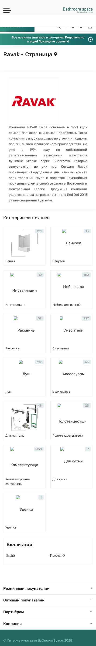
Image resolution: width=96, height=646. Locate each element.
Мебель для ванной (66, 304)
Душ (8, 392)
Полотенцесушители (67, 435)
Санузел (58, 261)
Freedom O (57, 555)
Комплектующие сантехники (17, 481)
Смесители (60, 348)
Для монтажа (14, 435)
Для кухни (59, 479)
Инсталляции (15, 304)
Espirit (10, 555)
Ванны (10, 261)
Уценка (10, 527)
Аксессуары (61, 392)
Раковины (12, 348)
